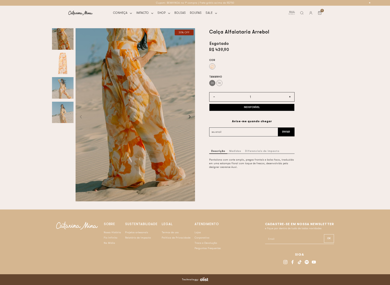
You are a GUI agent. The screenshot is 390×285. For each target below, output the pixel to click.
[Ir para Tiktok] (300, 262)
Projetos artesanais (136, 232)
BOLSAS (180, 12)
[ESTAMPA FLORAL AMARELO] (212, 66)
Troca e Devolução (206, 243)
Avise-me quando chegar (252, 121)
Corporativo (202, 237)
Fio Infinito (110, 237)
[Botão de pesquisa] (302, 13)
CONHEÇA (121, 12)
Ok (329, 238)
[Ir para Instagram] (285, 262)
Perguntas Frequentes (208, 248)
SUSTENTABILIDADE (141, 224)
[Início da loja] (80, 13)
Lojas (198, 232)
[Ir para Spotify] (307, 262)
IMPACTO (143, 12)
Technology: (190, 279)
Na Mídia (109, 243)
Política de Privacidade (176, 237)
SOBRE (109, 224)
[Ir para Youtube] (314, 262)
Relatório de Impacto (138, 237)
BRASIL (292, 12)
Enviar (286, 131)
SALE (210, 12)
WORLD (291, 14)
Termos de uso (170, 232)
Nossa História (112, 232)
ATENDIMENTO (207, 224)
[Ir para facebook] (292, 262)
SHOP (162, 12)
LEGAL (167, 224)
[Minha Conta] (311, 13)
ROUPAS (196, 12)
